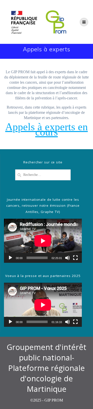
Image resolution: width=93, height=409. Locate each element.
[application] (43, 241)
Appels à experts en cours (46, 129)
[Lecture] (10, 257)
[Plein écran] (75, 257)
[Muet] (67, 257)
